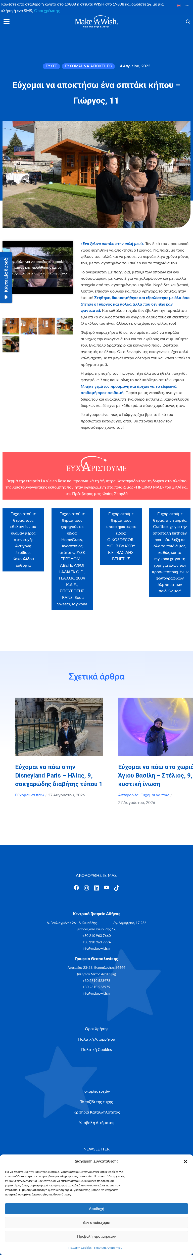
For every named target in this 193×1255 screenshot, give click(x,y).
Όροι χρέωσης (47, 11)
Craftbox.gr (163, 527)
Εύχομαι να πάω (29, 795)
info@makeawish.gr (97, 948)
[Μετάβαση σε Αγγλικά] (179, 5)
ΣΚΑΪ (176, 487)
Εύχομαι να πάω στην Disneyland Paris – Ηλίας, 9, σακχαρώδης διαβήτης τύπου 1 (59, 775)
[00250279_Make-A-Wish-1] (11, 326)
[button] (185, 1161)
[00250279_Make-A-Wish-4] (65, 326)
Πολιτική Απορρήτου (108, 1247)
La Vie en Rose (53, 481)
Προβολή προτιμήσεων (96, 1236)
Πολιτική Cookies (79, 1247)
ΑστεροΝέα (128, 795)
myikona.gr (164, 559)
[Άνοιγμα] (7, 22)
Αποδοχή (96, 1208)
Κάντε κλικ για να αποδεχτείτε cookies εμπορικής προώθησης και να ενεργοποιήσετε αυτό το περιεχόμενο (37, 267)
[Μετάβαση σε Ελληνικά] (187, 5)
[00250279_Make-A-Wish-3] (46, 326)
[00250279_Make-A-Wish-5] (11, 344)
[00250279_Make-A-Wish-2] (29, 326)
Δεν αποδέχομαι (96, 1222)
